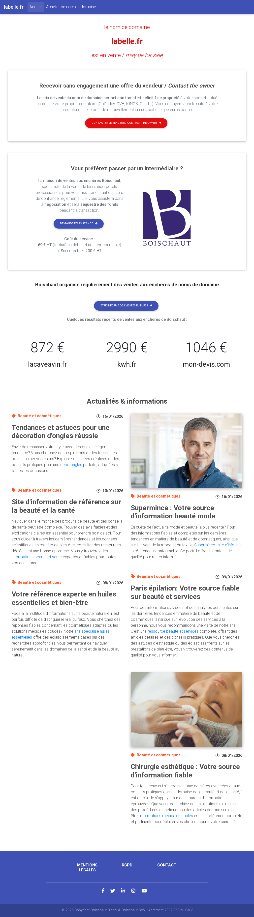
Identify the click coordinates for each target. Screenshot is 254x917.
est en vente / (127, 55)
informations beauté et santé (37, 557)
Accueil (37, 6)
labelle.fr (127, 41)
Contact (166, 865)
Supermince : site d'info (214, 545)
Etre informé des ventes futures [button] (124, 305)
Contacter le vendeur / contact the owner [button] (124, 122)
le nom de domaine (127, 27)
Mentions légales (87, 867)
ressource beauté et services (173, 631)
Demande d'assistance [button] (76, 223)
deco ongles (71, 464)
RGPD (127, 865)
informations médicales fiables (166, 815)
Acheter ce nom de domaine (71, 6)
